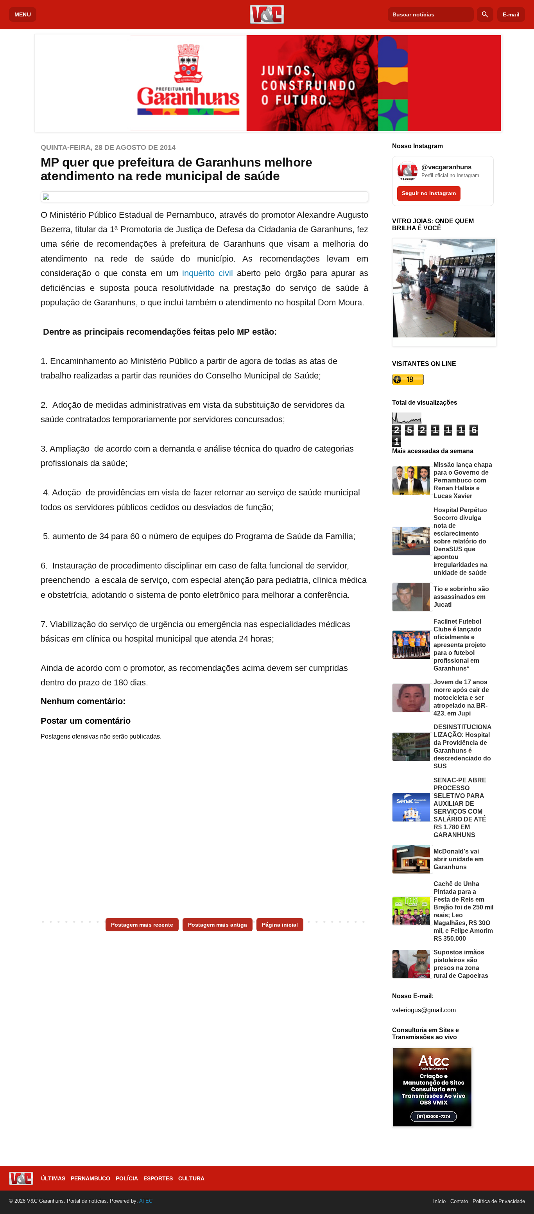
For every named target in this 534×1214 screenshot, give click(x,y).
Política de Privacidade (499, 1201)
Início (439, 1201)
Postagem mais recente (142, 925)
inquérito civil (207, 273)
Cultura (191, 1178)
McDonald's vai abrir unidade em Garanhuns (459, 859)
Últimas (53, 1178)
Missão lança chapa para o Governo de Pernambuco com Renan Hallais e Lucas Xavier (463, 480)
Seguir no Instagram (429, 193)
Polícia (127, 1178)
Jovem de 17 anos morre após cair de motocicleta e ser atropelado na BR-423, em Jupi (461, 698)
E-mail (511, 14)
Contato (459, 1201)
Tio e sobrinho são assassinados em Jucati (461, 597)
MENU (22, 14)
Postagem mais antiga (217, 925)
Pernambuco (90, 1178)
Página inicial (280, 925)
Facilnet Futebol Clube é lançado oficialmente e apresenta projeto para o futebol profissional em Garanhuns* (460, 645)
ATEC (145, 1201)
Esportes (158, 1178)
